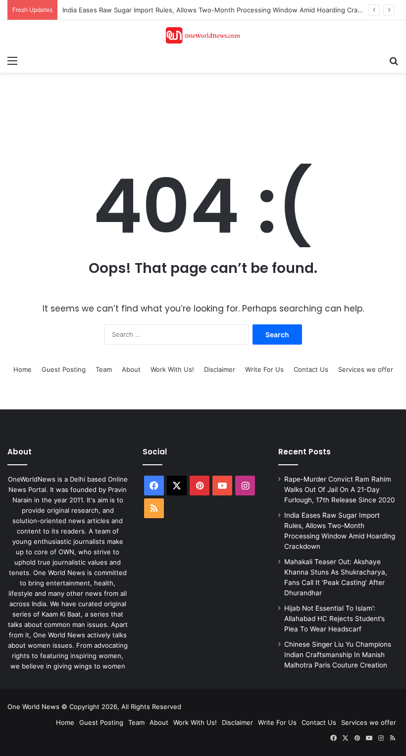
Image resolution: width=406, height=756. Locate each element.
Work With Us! (172, 369)
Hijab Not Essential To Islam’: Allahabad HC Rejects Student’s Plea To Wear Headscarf (334, 618)
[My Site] (203, 35)
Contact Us (311, 369)
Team (104, 369)
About (131, 369)
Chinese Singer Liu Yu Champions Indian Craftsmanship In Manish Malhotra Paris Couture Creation (337, 654)
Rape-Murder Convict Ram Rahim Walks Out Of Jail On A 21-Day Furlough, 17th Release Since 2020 (339, 489)
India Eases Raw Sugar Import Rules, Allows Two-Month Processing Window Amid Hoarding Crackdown (222, 10)
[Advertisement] (187, 105)
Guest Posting (64, 369)
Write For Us (264, 369)
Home (22, 369)
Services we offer (365, 369)
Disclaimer (219, 369)
